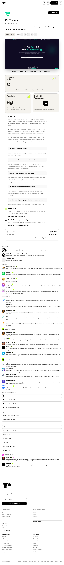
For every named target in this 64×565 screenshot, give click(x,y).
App (3, 527)
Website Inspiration (7, 521)
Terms (60, 561)
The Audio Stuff (37, 541)
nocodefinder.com (6, 541)
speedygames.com (7, 547)
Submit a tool (50, 561)
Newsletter (23, 71)
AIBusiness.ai (5, 539)
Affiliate (14, 71)
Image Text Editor (37, 549)
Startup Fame (5, 543)
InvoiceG (4, 536)
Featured (31, 561)
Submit (55, 3)
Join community (13, 503)
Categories (25, 561)
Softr (34, 514)
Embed (55, 238)
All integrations (37, 521)
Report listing (40, 238)
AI (8, 71)
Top (38, 561)
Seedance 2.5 (36, 536)
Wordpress (47, 71)
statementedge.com (7, 549)
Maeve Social (36, 539)
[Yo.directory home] (4, 3)
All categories (6, 530)
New (35, 561)
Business (4, 523)
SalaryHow (4, 552)
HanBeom (35, 545)
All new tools (37, 555)
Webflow (35, 516)
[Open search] (44, 3)
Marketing (4, 525)
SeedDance (36, 547)
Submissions (32, 71)
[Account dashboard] (60, 3)
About (19, 561)
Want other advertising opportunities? (18, 225)
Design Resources (6, 514)
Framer (35, 512)
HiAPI (34, 552)
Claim (48, 238)
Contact (56, 561)
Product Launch (6, 516)
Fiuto (34, 543)
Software (4, 518)
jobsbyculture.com (7, 545)
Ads (40, 71)
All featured (5, 555)
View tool (9, 34)
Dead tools (43, 561)
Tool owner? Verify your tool (15, 216)
